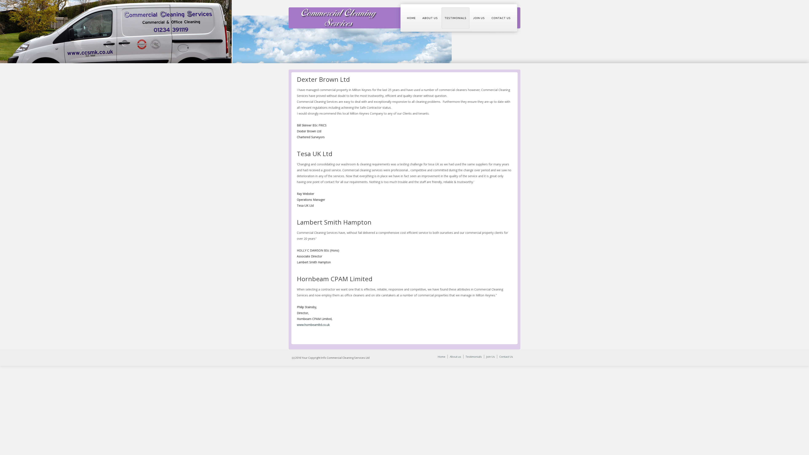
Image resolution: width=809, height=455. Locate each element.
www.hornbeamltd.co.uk (313, 325)
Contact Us (501, 17)
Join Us (479, 17)
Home (411, 17)
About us (430, 17)
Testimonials (455, 17)
